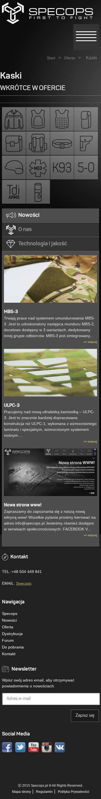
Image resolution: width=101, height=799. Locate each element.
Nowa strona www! (23, 505)
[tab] (50, 215)
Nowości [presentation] (29, 215)
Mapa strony (21, 792)
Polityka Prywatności (73, 792)
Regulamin (44, 792)
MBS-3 (11, 312)
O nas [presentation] (25, 229)
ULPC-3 (12, 405)
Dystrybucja (12, 633)
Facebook (7, 747)
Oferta (69, 58)
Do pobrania (13, 647)
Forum (8, 640)
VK (60, 747)
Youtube (33, 747)
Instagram (47, 747)
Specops (23, 583)
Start (51, 58)
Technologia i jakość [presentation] (42, 244)
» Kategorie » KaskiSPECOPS (47, 13)
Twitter (20, 747)
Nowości (9, 620)
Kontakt (8, 654)
